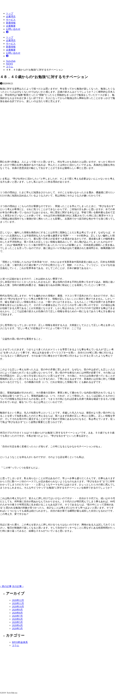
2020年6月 (17, 619)
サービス (11, 19)
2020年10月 (18, 606)
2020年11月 (18, 603)
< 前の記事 (6, 586)
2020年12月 (18, 600)
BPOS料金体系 (20, 642)
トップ (9, 13)
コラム (15, 645)
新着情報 (11, 23)
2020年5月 (17, 622)
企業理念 (11, 16)
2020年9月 (17, 609)
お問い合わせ (13, 29)
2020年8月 (17, 613)
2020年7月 (17, 616)
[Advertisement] (57, 129)
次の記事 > (18, 586)
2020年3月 (17, 628)
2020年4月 (17, 625)
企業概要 (11, 26)
